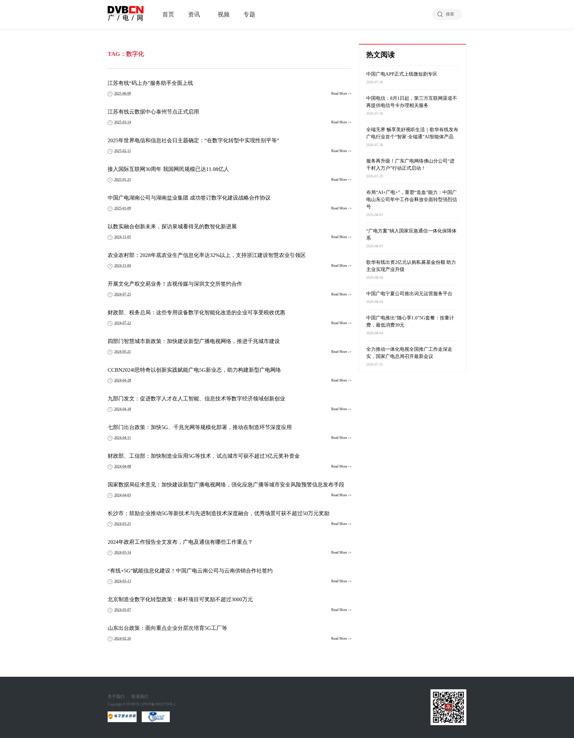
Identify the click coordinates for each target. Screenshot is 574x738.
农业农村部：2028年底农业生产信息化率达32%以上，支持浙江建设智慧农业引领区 (207, 255)
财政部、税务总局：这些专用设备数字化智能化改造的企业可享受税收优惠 (196, 313)
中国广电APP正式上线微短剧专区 (401, 73)
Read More (341, 93)
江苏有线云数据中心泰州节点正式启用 (153, 112)
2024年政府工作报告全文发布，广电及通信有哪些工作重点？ (180, 542)
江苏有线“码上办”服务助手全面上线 (150, 83)
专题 (249, 14)
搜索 (450, 14)
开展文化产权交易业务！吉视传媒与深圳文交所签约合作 (175, 284)
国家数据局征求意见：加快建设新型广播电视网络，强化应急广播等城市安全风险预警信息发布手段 (226, 485)
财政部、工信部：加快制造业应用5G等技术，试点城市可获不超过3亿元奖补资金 (204, 456)
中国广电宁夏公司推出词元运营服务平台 (409, 293)
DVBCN (132, 704)
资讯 (194, 14)
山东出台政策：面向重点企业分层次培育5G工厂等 (167, 628)
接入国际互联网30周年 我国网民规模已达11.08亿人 (168, 169)
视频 (224, 14)
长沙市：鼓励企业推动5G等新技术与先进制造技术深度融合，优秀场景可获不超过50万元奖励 (218, 513)
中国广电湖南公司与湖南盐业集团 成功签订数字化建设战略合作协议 (189, 198)
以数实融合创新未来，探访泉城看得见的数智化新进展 (172, 226)
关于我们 (116, 696)
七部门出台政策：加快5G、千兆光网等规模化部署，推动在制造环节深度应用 (200, 427)
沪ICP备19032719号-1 (158, 704)
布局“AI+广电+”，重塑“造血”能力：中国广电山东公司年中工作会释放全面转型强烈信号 (411, 199)
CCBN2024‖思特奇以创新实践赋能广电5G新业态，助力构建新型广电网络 (194, 370)
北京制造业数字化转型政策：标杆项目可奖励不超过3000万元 (180, 599)
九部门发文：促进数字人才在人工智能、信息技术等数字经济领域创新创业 (196, 399)
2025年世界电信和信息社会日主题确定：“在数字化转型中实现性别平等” (193, 140)
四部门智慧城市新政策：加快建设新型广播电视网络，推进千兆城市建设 (194, 341)
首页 (168, 14)
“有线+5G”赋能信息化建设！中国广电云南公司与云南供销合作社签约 (190, 571)
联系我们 (140, 696)
